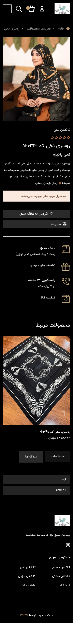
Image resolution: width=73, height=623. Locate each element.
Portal (24, 615)
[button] (42, 9)
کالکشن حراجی (26, 576)
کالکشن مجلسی (60, 567)
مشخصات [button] (57, 456)
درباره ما (65, 585)
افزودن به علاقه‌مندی (34, 214)
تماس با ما (29, 585)
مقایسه (56, 224)
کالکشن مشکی (61, 576)
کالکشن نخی (27, 567)
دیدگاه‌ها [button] (31, 457)
